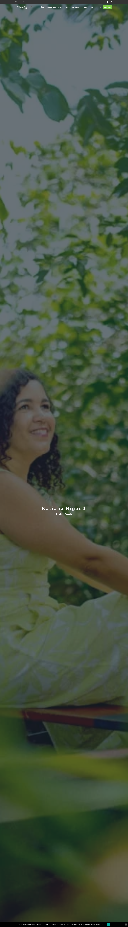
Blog (99, 7)
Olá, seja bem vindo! (20, 2)
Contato (107, 7)
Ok (108, 924)
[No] (126, 925)
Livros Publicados (72, 7)
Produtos (88, 7)
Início (42, 7)
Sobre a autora (54, 7)
